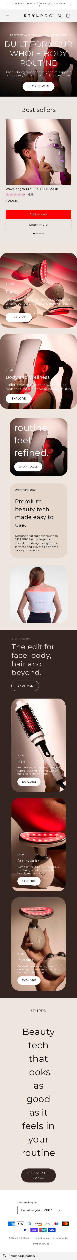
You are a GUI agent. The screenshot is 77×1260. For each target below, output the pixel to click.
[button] (7, 16)
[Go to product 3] (40, 233)
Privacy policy (61, 1238)
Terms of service (40, 1243)
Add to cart (38, 214)
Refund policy (41, 1238)
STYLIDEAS (23, 1238)
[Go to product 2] (37, 233)
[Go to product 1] (34, 233)
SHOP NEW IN (38, 86)
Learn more (38, 224)
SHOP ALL (25, 685)
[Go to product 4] (43, 233)
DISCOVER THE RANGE (38, 1175)
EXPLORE (19, 317)
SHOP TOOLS (28, 466)
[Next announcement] (70, 5)
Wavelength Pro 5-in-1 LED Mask (32, 189)
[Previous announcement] (7, 5)
